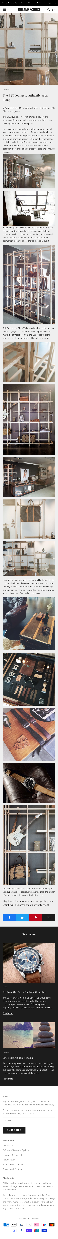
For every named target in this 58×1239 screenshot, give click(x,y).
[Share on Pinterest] (35, 918)
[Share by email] (48, 918)
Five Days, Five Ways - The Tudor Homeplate (24, 992)
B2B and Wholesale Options (16, 1150)
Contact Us (8, 1145)
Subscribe (14, 1130)
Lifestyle (6, 89)
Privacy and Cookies (12, 1169)
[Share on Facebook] (9, 918)
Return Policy (9, 1160)
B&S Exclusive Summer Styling (18, 1057)
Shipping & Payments (13, 1155)
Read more (8, 1013)
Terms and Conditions (13, 1164)
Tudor (5, 987)
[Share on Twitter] (22, 918)
